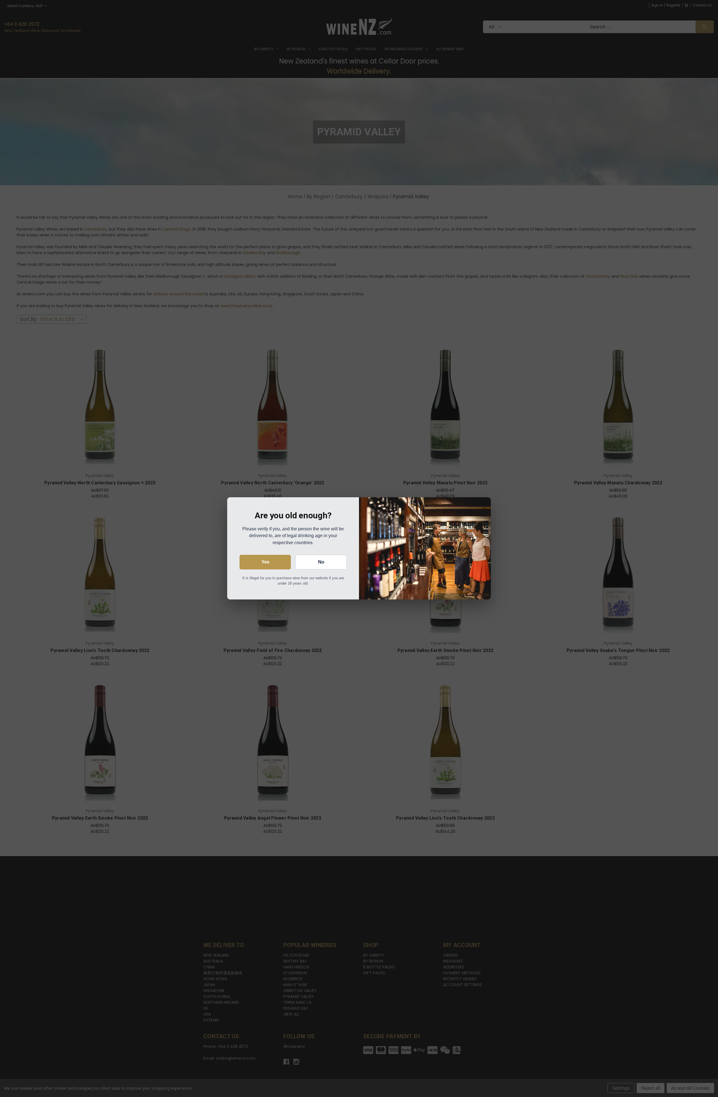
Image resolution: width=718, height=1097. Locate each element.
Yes (265, 562)
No (321, 562)
